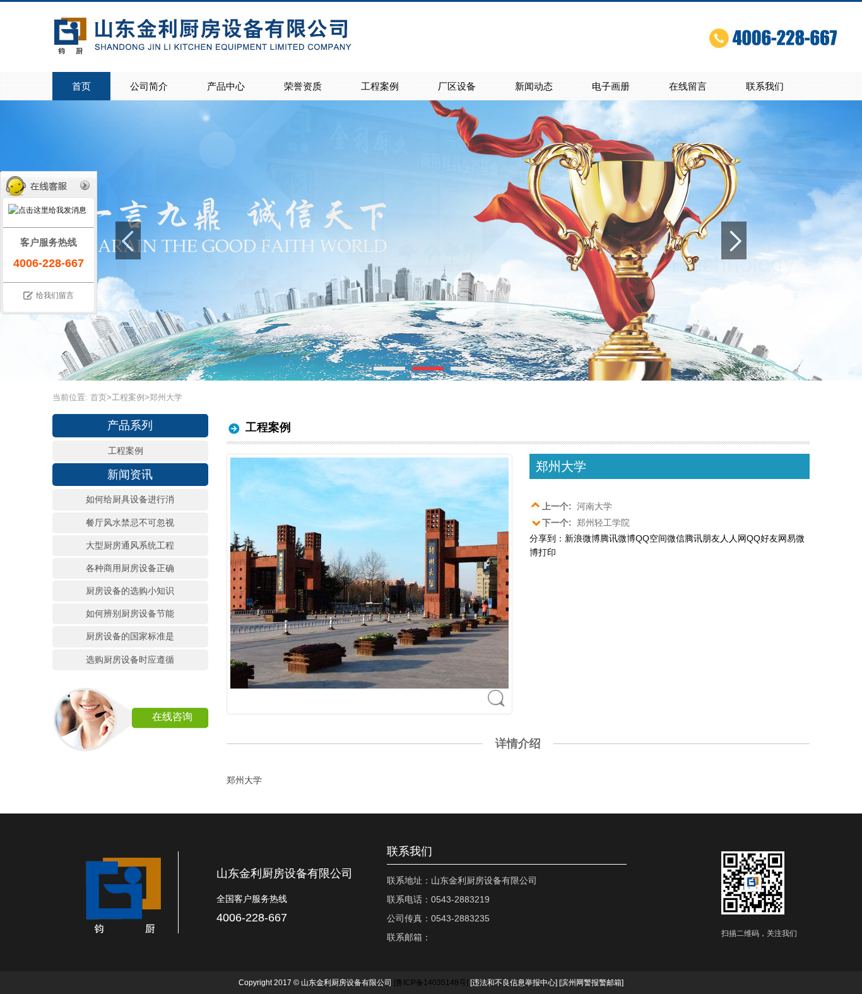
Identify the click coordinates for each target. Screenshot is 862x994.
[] (431, 982)
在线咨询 (172, 716)
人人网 (733, 538)
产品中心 (226, 86)
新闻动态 (534, 86)
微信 (676, 538)
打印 (547, 552)
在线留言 (688, 86)
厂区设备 (457, 86)
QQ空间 (651, 538)
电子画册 (611, 86)
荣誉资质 (303, 86)
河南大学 (577, 506)
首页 (81, 86)
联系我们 (765, 86)
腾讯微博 (617, 538)
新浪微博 (582, 538)
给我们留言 (55, 295)
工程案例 (380, 86)
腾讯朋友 (702, 538)
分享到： (547, 538)
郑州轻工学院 (586, 523)
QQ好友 (762, 538)
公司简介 (149, 86)
